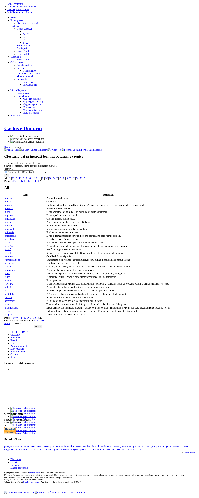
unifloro (8, 225)
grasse (56, 449)
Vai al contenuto (15, 3)
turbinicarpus (32, 449)
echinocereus (74, 446)
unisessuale (10, 235)
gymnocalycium (164, 446)
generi (123, 446)
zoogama (9, 314)
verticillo (9, 266)
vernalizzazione (12, 259)
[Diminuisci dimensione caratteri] (27, 141)
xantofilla (9, 294)
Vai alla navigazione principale (22, 6)
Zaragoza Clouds (189, 452)
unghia (8, 222)
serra (17, 446)
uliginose (9, 215)
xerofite (8, 297)
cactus (141, 446)
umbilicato (10, 218)
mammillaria (40, 446)
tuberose (9, 198)
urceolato (9, 239)
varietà (8, 249)
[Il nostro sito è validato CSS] (19, 492)
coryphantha (9, 449)
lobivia (42, 449)
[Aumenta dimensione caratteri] (26, 136)
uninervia (9, 232)
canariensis (120, 449)
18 (34, 181)
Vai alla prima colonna (18, 9)
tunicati (8, 205)
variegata (9, 246)
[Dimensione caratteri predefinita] (27, 139)
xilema (8, 304)
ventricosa (10, 256)
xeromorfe (10, 300)
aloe (186, 446)
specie (62, 446)
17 (31, 181)
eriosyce (130, 449)
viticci (8, 277)
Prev (15, 181)
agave (75, 449)
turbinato (9, 208)
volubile (9, 287)
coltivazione (102, 446)
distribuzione (66, 449)
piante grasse (9, 446)
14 (22, 181)
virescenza (10, 270)
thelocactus (110, 449)
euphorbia (88, 446)
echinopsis (150, 446)
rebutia (49, 449)
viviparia (9, 283)
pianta (89, 449)
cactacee (114, 446)
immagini (131, 446)
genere (138, 449)
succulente (25, 446)
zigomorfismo (11, 307)
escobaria (178, 446)
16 (28, 181)
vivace (8, 280)
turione (8, 211)
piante (54, 446)
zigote (8, 311)
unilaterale (10, 229)
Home (7, 147)
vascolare (9, 253)
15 (25, 181)
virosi (7, 273)
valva (7, 242)
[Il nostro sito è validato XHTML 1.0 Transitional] (60, 492)
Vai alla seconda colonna (19, 12)
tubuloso (9, 201)
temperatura (98, 449)
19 (37, 181)
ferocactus (20, 449)
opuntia (82, 449)
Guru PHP (39, 320)
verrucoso (9, 263)
